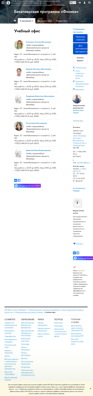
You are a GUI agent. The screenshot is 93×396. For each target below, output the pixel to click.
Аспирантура (25, 367)
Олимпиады (25, 344)
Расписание (79, 89)
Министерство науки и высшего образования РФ (77, 328)
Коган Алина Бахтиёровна (36, 123)
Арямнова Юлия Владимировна (38, 150)
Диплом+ (24, 358)
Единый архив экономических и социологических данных (60, 332)
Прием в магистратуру (25, 354)
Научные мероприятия (42, 324)
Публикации (58, 326)
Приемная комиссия (80, 38)
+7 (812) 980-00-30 (79, 170)
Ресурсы (58, 319)
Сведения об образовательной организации (10, 325)
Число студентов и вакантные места (79, 74)
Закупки (7, 356)
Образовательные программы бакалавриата (44, 310)
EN (74, 2)
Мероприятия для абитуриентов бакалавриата (27, 325)
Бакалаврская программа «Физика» (46, 11)
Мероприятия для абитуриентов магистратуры (27, 333)
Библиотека (58, 323)
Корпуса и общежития (8, 351)
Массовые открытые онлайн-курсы (77, 341)
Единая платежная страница (10, 378)
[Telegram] (77, 252)
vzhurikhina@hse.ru (83, 162)
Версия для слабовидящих (9, 373)
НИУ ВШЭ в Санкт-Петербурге (15, 310)
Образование (27, 319)
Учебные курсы (80, 67)
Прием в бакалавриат (25, 348)
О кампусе (9, 319)
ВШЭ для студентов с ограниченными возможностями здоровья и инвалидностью (11, 364)
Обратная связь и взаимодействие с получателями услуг (28, 372)
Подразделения (10, 336)
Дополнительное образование (27, 362)
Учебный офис (78, 121)
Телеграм (79, 244)
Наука (41, 319)
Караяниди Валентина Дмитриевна (40, 96)
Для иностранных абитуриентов (81, 48)
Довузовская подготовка (25, 339)
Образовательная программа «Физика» (29, 312)
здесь (57, 387)
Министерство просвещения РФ (77, 335)
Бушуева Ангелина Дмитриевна (38, 69)
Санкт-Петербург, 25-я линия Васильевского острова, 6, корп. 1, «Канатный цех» (80, 140)
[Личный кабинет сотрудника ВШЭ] (84, 2)
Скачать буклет (80, 59)
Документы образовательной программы (81, 83)
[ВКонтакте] (74, 252)
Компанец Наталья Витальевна (38, 42)
